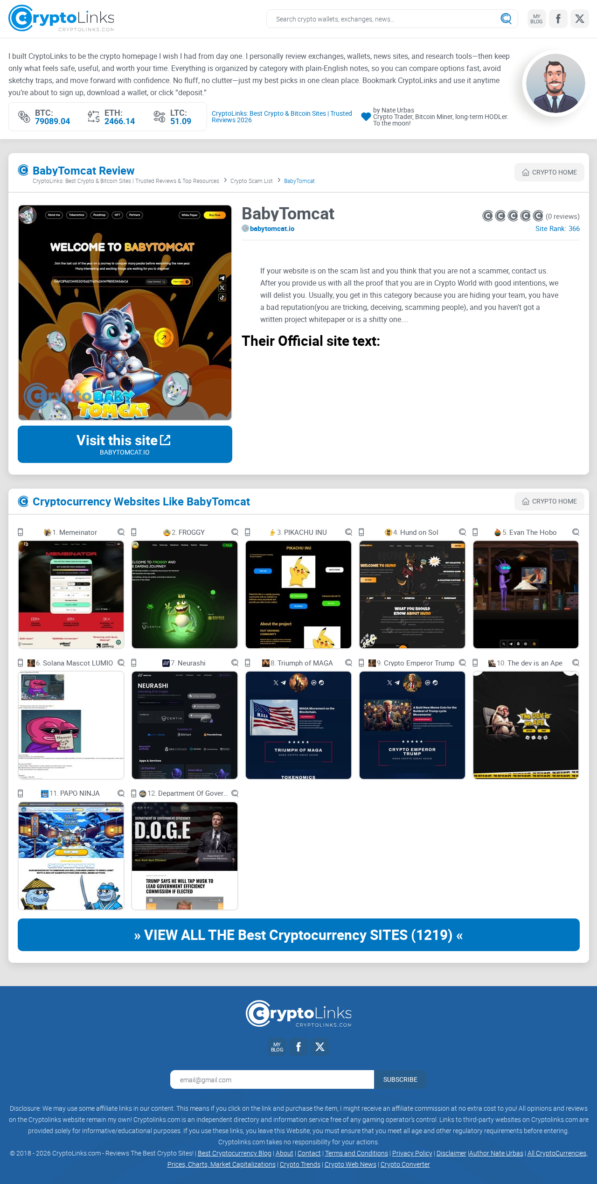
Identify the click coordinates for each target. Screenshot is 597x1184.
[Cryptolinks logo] (61, 19)
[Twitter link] (579, 18)
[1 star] (488, 216)
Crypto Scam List (251, 180)
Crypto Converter (405, 1164)
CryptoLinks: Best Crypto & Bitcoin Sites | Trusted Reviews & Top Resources (126, 180)
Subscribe (400, 1079)
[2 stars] (501, 216)
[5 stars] (538, 216)
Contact (309, 1153)
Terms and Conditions (356, 1153)
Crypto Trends (300, 1164)
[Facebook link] (558, 18)
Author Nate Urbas (496, 1153)
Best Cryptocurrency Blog (234, 1153)
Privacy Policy (412, 1153)
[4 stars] (526, 216)
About (284, 1153)
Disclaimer (451, 1153)
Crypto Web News (350, 1164)
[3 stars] (513, 216)
